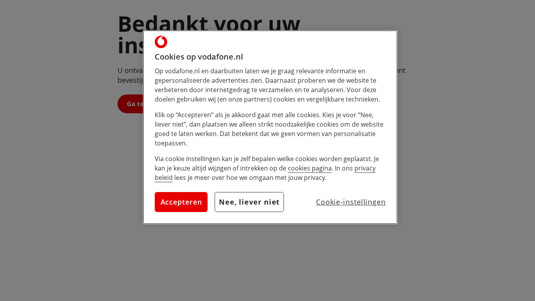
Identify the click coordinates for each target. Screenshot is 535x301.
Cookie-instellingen (351, 202)
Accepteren (181, 202)
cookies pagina (310, 168)
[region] (270, 127)
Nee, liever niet (249, 202)
